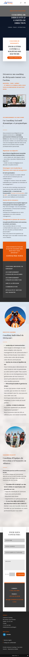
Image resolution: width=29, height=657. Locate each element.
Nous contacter (15, 57)
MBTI (6, 195)
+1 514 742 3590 (14, 590)
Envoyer (21, 574)
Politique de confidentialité (10, 642)
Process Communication (17, 193)
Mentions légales (8, 640)
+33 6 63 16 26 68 (14, 596)
